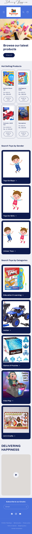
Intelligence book (22, 89)
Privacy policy (26, 522)
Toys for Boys (9, 181)
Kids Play (7, 401)
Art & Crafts (8, 436)
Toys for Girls (8, 216)
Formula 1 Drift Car (8, 124)
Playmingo (9, 522)
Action (6, 330)
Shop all (9, 55)
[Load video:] (16, 475)
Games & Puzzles (10, 365)
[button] (4, 12)
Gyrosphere (22, 123)
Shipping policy (22, 525)
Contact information (16, 528)
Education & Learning (12, 295)
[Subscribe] (26, 507)
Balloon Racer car (7, 89)
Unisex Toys (8, 251)
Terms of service (11, 525)
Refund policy (17, 522)
